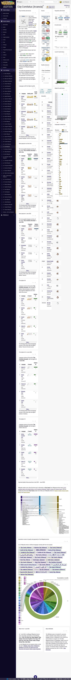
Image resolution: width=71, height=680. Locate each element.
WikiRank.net (67, 5)
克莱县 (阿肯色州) (41, 550)
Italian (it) (23, 326)
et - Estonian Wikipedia (7, 103)
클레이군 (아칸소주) (41, 572)
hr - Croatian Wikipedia (7, 124)
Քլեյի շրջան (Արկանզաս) (28, 564)
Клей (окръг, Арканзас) (54, 559)
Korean (48, 206)
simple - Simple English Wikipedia (7, 176)
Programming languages (7, 49)
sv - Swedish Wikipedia (7, 186)
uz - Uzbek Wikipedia (7, 202)
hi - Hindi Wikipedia (6, 121)
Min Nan (48, 302)
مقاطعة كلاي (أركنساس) (26, 555)
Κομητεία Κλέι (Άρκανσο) (26, 572)
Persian (48, 164)
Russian (48, 247)
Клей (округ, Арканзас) (26, 557)
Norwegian (49, 224)
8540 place (26, 46)
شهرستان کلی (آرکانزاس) (59, 564)
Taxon (4, 57)
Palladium (25, 645)
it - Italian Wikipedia (6, 134)
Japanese (49, 200)
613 (24, 647)
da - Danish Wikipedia (7, 88)
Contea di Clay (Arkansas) (54, 550)
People (4, 47)
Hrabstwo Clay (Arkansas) (40, 547)
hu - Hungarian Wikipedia (7, 126)
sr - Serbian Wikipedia (7, 184)
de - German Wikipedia (7, 91)
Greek (48, 128)
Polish (48, 230)
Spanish (48, 146)
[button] (32, 13)
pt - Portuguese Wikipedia (7, 165)
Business (4, 32)
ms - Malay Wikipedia (7, 151)
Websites (4, 67)
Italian (48, 194)
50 (29, 647)
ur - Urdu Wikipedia (6, 199)
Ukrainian (49, 279)
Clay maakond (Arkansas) (26, 569)
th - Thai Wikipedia (6, 191)
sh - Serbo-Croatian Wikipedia (8, 173)
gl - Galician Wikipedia (7, 116)
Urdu (48, 285)
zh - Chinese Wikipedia (7, 209)
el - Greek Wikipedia (6, 93)
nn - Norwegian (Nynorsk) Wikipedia (7, 157)
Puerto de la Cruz (34, 647)
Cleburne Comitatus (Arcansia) (49, 91)
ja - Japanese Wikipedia (7, 136)
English (20, 2)
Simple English (50, 261)
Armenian (49, 182)
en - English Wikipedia (7, 96)
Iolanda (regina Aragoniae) (35, 649)
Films (4, 42)
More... (27, 135)
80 (26, 647)
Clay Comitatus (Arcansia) (31, 22)
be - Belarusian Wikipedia (7, 78)
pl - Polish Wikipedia (6, 163)
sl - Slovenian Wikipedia (7, 181)
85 (27, 647)
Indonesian (49, 188)
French (48, 170)
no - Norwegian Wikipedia (7, 160)
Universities (5, 62)
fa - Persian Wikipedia (7, 108)
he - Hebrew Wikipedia (7, 119)
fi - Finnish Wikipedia (6, 111)
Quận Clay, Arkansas (25, 559)
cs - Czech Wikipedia (7, 86)
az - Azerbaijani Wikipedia (7, 76)
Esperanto (49, 140)
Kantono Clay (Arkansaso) (27, 574)
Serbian (48, 267)
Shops (4, 52)
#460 (60, 32)
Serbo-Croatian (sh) (23, 262)
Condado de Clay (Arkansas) (28, 552)
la (43, 5)
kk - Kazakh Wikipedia (7, 141)
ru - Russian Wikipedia (7, 170)
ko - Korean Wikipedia (7, 144)
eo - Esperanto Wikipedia (7, 98)
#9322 (65, 32)
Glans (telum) (31, 645)
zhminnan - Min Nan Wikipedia (8, 212)
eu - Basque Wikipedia (7, 106)
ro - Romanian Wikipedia (7, 168)
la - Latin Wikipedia (6, 146)
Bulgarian (49, 111)
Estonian (49, 152)
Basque (48, 158)
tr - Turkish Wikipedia (7, 194)
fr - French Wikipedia (6, 113)
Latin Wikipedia (65, 2)
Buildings (5, 29)
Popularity (5, 18)
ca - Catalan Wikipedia (7, 83)
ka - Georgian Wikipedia (7, 139)
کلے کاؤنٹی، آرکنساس (40, 567)
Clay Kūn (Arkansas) (44, 569)
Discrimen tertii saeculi (24, 649)
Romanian (49, 241)
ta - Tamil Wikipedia (6, 189)
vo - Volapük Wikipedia (7, 207)
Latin (48, 212)
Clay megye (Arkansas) (55, 567)
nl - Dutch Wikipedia (6, 154)
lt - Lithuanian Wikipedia (7, 149)
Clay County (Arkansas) (56, 547)
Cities (4, 34)
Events (4, 39)
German (48, 122)
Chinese (48, 297)
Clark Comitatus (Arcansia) (42, 91)
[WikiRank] (8, 3)
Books (4, 27)
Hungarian (49, 176)
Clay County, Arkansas (26, 547)
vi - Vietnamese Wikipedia (7, 204)
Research (55, 1)
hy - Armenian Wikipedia (7, 129)
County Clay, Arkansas (54, 572)
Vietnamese (49, 291)
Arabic (48, 105)
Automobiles (5, 24)
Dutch (48, 218)
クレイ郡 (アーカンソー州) (56, 555)
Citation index (5, 15)
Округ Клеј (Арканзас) (40, 562)
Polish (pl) (23, 384)
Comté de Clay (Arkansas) (26, 550)
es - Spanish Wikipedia (7, 101)
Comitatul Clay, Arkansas (26, 567)
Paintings (4, 44)
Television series (6, 59)
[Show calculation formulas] (35, 677)
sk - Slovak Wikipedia (7, 179)
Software (4, 54)
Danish (48, 116)
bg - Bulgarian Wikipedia (7, 81)
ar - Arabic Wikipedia (6, 73)
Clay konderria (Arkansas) (58, 569)
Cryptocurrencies (6, 37)
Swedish (49, 273)
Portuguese (49, 235)
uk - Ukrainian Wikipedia (7, 197)
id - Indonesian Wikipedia (7, 131)
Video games (5, 64)
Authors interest (6, 13)
